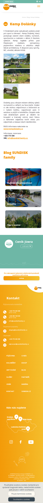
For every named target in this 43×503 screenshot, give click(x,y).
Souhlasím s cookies (21, 499)
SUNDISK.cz (26, 391)
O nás (24, 356)
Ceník (8, 384)
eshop (21, 278)
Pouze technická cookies (21, 494)
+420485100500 (8, 1)
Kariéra (25, 384)
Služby (9, 377)
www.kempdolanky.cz (13, 129)
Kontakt (10, 391)
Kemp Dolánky (35, 17)
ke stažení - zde (21, 480)
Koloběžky (11, 363)
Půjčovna (10, 356)
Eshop (24, 363)
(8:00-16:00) (14, 311)
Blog (28, 17)
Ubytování (11, 370)
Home (24, 17)
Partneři (25, 377)
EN (40, 1)
